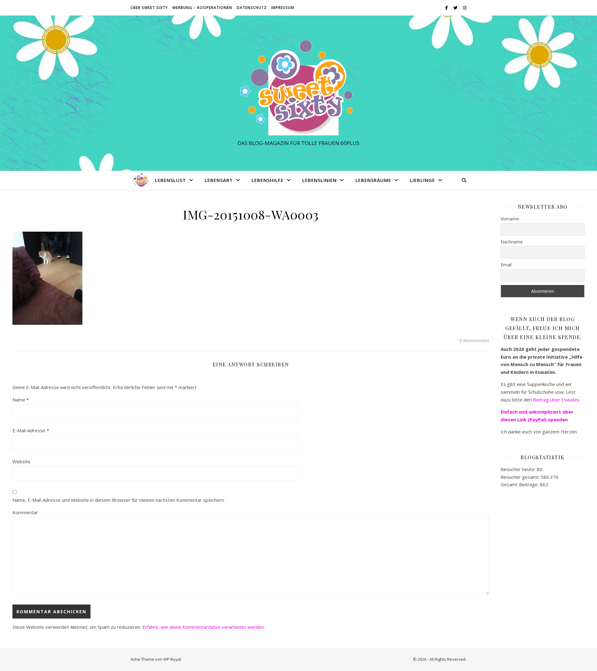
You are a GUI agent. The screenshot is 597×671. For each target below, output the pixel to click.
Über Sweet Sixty (149, 7)
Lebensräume (373, 180)
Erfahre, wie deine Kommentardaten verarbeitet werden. (203, 627)
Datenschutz (252, 7)
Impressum (282, 7)
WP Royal (172, 659)
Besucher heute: (519, 469)
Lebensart (219, 180)
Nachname (512, 242)
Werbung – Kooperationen (202, 7)
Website (21, 461)
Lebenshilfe (268, 180)
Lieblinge (422, 180)
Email (506, 265)
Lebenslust (170, 180)
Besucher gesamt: (521, 477)
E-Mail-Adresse (30, 430)
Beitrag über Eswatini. (557, 400)
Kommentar (25, 512)
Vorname (510, 219)
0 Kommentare (474, 340)
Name (20, 400)
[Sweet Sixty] (298, 87)
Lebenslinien (319, 180)
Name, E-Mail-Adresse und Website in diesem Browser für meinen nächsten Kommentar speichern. (118, 500)
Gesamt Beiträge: (520, 484)
